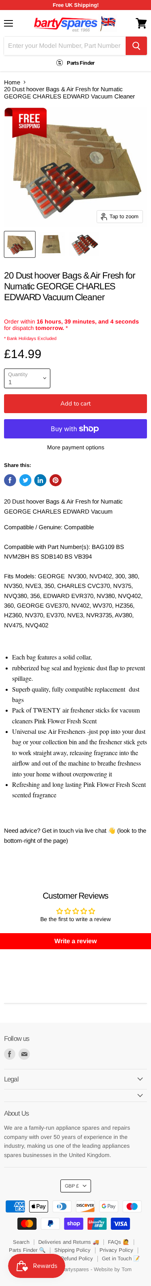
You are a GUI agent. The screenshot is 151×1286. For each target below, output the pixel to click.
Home (12, 82)
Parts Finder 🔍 (27, 1250)
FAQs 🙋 (118, 1242)
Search (21, 1242)
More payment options (75, 447)
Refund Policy (76, 1258)
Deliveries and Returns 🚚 (68, 1242)
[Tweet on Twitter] (25, 480)
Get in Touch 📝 (121, 1258)
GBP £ (72, 1186)
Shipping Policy (72, 1250)
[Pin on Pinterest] (56, 480)
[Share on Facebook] (10, 480)
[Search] (136, 46)
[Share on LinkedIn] (40, 480)
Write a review (75, 941)
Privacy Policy (116, 1250)
